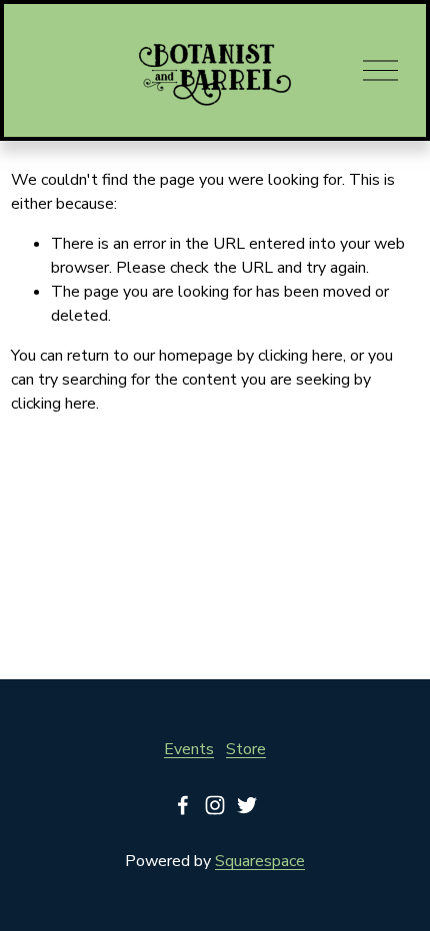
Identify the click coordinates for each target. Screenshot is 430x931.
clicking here (300, 356)
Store (246, 749)
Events (189, 749)
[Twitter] (247, 805)
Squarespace (260, 861)
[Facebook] (183, 805)
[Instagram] (215, 805)
